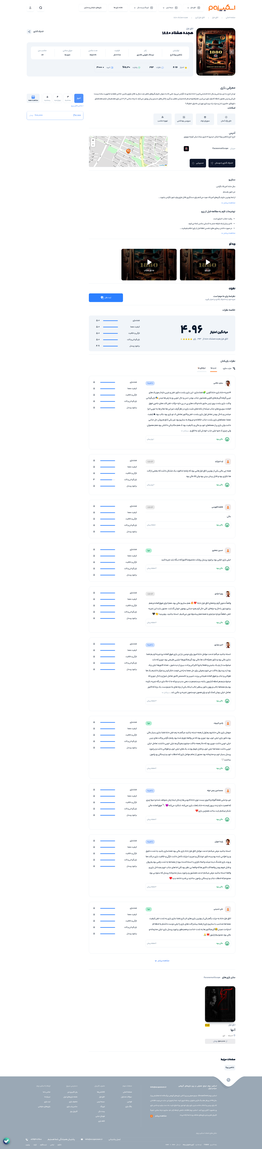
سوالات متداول (126, 1097)
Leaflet (162, 165)
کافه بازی (101, 1121)
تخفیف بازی (73, 1101)
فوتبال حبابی (100, 1116)
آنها (233, 1030)
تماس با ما (46, 1092)
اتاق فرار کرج (200, 17)
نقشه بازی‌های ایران (70, 1097)
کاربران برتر (73, 1111)
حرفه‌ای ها (202, 368)
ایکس (52, 1145)
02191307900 (36, 1139)
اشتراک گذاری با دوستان (224, 163)
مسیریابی (200, 163)
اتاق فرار (215, 17)
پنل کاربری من (72, 1092)
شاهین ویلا (230, 1067)
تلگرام (59, 1145)
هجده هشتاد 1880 (181, 17)
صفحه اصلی (230, 17)
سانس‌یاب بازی (72, 1106)
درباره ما (47, 1097)
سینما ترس (101, 1101)
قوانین (129, 1101)
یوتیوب (27, 1145)
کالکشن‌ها (101, 1092)
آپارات (35, 1145)
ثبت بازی (47, 1101)
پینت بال (101, 1111)
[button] (128, 151)
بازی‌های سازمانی (44, 1106)
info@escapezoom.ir (158, 1087)
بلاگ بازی (128, 1106)
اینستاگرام (43, 1145)
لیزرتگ (102, 1106)
